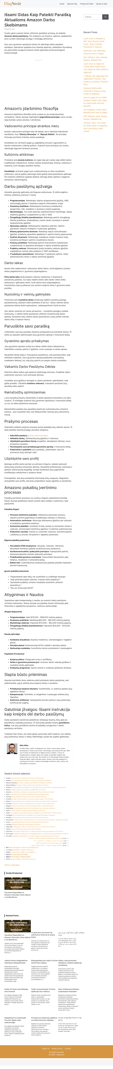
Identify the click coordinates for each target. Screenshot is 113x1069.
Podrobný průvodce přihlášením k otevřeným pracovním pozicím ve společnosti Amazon (38, 787)
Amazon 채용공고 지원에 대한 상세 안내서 (23, 859)
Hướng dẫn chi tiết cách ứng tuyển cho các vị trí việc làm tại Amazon (34, 827)
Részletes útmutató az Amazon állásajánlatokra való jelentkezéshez (32, 806)
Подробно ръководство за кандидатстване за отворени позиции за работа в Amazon (41, 833)
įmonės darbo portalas (38, 435)
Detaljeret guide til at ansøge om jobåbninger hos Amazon (28, 790)
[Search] (105, 17)
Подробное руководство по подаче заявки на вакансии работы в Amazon (35, 836)
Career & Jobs (101, 4)
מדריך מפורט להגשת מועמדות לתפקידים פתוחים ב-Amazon (45, 838)
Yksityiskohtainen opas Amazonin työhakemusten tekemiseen (30, 822)
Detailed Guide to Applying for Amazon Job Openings (27, 778)
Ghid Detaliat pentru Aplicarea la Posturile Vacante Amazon (30, 817)
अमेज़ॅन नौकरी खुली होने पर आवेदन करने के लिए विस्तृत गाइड (23, 847)
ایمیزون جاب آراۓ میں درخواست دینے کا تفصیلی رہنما (48, 840)
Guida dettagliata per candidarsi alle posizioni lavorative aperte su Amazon (34, 801)
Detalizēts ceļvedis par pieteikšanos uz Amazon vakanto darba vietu (33, 803)
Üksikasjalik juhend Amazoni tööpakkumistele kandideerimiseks (29, 794)
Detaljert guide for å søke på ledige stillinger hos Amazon (27, 810)
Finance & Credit (86, 4)
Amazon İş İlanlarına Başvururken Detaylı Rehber (26, 829)
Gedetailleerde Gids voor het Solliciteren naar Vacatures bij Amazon (34, 808)
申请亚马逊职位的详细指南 (20, 854)
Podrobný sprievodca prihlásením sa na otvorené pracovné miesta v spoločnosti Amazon (41, 820)
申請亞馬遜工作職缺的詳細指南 (21, 857)
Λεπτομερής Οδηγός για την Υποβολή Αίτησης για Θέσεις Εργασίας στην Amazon (38, 831)
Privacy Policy (57, 1049)
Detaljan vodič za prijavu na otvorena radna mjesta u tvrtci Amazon (32, 799)
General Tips (72, 4)
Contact (68, 1049)
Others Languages (12, 865)
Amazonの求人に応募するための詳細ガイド (24, 852)
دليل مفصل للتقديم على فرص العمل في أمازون (49, 843)
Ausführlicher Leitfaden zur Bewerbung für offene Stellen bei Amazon (33, 792)
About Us (45, 1049)
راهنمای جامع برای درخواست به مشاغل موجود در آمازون (46, 845)
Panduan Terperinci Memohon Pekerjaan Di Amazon (32, 785)
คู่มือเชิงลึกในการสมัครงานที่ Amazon (23, 850)
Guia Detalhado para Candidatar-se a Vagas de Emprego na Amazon (34, 815)
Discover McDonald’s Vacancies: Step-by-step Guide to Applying (95, 91)
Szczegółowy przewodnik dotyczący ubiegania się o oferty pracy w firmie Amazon (36, 813)
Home (62, 4)
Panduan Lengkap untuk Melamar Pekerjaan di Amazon (35, 783)
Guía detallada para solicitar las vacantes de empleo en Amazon (31, 780)
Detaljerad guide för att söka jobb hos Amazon (26, 824)
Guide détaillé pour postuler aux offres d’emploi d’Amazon (29, 796)
